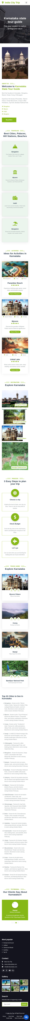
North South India (19, 1018)
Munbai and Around (8, 943)
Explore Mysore (15, 332)
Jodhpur (5, 945)
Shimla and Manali (8, 947)
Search (24, 1004)
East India (11, 1016)
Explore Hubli (15, 370)
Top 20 (5, 952)
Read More (9, 120)
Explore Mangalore (15, 293)
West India (19, 1016)
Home (4, 1016)
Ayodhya (5, 950)
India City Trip (10, 1013)
